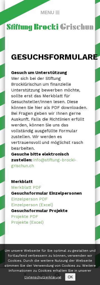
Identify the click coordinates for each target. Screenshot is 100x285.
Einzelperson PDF (29, 199)
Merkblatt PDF (26, 187)
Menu (47, 12)
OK (70, 277)
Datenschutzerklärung (42, 277)
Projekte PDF (24, 216)
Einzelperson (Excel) (32, 204)
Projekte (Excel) (27, 222)
